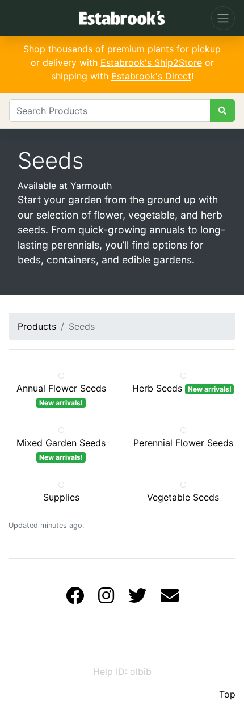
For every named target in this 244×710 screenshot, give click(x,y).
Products (37, 326)
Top (227, 694)
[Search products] (222, 110)
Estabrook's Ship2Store (151, 62)
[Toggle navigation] (223, 18)
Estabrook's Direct (151, 76)
